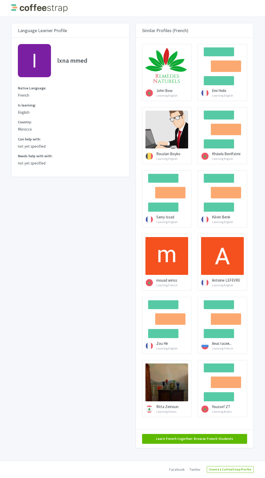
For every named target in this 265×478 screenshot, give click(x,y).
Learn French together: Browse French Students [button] (194, 439)
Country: (25, 122)
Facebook (177, 469)
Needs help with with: (35, 156)
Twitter (195, 469)
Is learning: (27, 105)
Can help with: (29, 139)
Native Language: (32, 88)
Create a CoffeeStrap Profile (230, 469)
